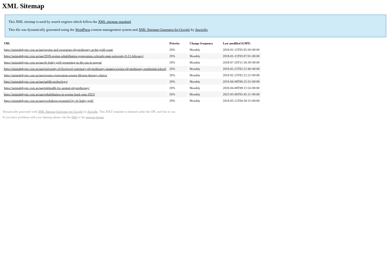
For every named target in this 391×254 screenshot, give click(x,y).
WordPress (82, 30)
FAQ (74, 117)
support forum (95, 117)
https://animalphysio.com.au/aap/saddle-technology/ (36, 81)
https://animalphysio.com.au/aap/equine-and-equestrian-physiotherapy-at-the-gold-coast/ (58, 49)
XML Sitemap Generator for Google (164, 30)
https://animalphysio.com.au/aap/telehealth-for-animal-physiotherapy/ (47, 88)
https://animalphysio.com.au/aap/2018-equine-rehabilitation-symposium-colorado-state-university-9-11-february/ (74, 56)
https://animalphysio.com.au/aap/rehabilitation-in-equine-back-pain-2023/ (49, 94)
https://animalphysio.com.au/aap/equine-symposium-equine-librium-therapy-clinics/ (55, 75)
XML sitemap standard (114, 22)
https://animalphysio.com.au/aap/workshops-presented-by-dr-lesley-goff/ (49, 100)
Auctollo (201, 30)
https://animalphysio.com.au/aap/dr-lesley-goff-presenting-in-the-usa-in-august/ (53, 62)
